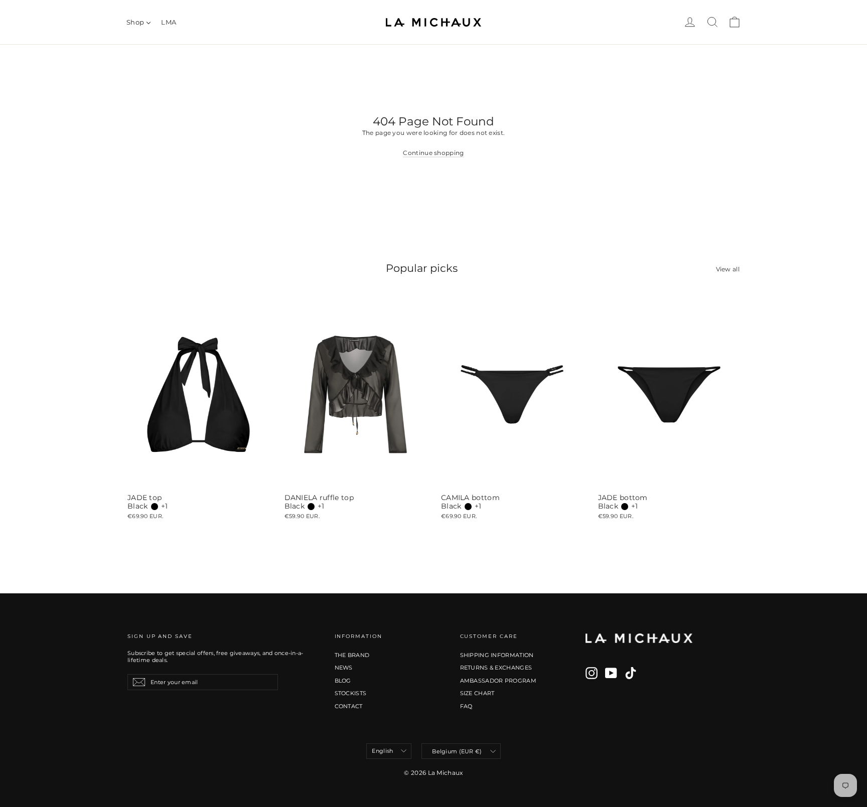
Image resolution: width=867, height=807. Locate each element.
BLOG (343, 680)
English (382, 750)
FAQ (466, 706)
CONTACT (349, 706)
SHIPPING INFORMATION (497, 655)
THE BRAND (352, 655)
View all (728, 269)
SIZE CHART (477, 693)
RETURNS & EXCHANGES (496, 667)
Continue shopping (433, 152)
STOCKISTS (351, 693)
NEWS (344, 667)
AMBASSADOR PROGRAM (498, 680)
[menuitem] (138, 22)
